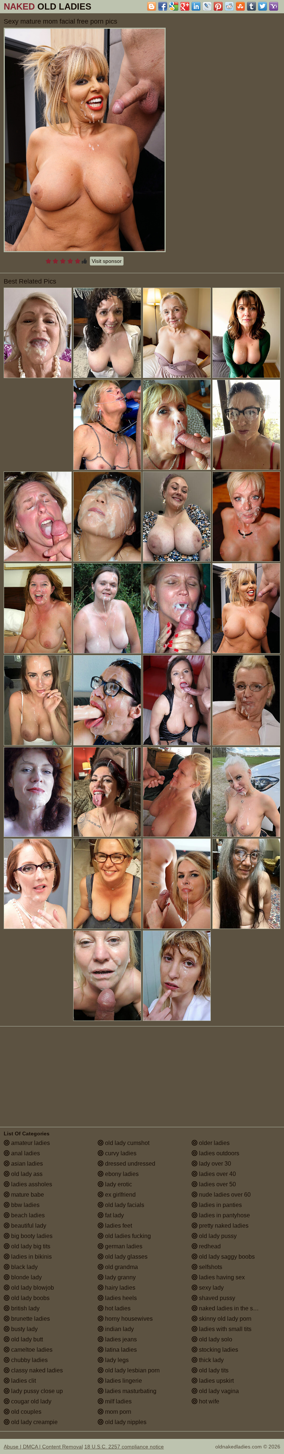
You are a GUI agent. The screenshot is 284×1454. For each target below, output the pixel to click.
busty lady (24, 1329)
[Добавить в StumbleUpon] (240, 6)
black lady (24, 1267)
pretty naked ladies (222, 1225)
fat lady (114, 1215)
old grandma (121, 1267)
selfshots (209, 1267)
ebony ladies (121, 1174)
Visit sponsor (107, 261)
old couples (25, 1412)
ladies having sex (221, 1277)
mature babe (27, 1194)
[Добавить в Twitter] (262, 6)
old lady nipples (125, 1422)
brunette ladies (30, 1319)
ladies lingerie (123, 1381)
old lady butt (26, 1339)
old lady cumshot (126, 1143)
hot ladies (117, 1308)
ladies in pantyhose (223, 1215)
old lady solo (214, 1339)
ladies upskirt (215, 1381)
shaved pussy (216, 1298)
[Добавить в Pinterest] (218, 6)
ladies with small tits (224, 1329)
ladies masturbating (130, 1391)
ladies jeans (120, 1339)
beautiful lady (28, 1225)
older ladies (213, 1143)
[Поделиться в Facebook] (162, 6)
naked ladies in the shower (233, 1308)
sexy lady (210, 1288)
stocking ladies (217, 1350)
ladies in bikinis (31, 1257)
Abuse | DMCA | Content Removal (43, 1447)
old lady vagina (218, 1391)
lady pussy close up (36, 1391)
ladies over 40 (216, 1174)
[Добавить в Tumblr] (251, 6)
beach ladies (27, 1215)
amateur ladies (30, 1143)
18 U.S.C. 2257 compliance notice (124, 1447)
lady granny (120, 1277)
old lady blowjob (32, 1288)
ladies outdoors (218, 1153)
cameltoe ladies (31, 1350)
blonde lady (26, 1277)
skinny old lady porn (224, 1319)
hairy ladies (119, 1288)
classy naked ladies (36, 1370)
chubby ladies (29, 1360)
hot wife (208, 1401)
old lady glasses (126, 1257)
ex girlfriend (120, 1194)
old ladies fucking (127, 1236)
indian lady (119, 1329)
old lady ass (26, 1174)
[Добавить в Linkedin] (196, 6)
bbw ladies (25, 1205)
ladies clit (23, 1381)
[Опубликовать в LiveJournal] (207, 6)
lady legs (116, 1360)
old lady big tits (30, 1246)
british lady (25, 1308)
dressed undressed (129, 1163)
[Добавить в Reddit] (229, 6)
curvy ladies (120, 1153)
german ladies (123, 1246)
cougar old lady (30, 1401)
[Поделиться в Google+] (184, 6)
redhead (209, 1246)
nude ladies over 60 (224, 1194)
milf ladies (118, 1401)
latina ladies (120, 1350)
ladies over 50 (216, 1184)
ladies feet (118, 1225)
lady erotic (118, 1184)
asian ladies (26, 1163)
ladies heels (120, 1298)
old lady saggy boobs (226, 1257)
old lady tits (213, 1370)
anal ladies (25, 1153)
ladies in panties (219, 1205)
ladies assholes (31, 1184)
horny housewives (128, 1319)
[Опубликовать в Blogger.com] (151, 6)
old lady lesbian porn (132, 1370)
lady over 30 (214, 1163)
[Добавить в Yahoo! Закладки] (273, 6)
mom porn (117, 1412)
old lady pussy (217, 1236)
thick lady (210, 1360)
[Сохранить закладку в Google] (173, 6)
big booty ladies (31, 1236)
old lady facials (124, 1205)
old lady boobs (30, 1298)
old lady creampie (34, 1422)
